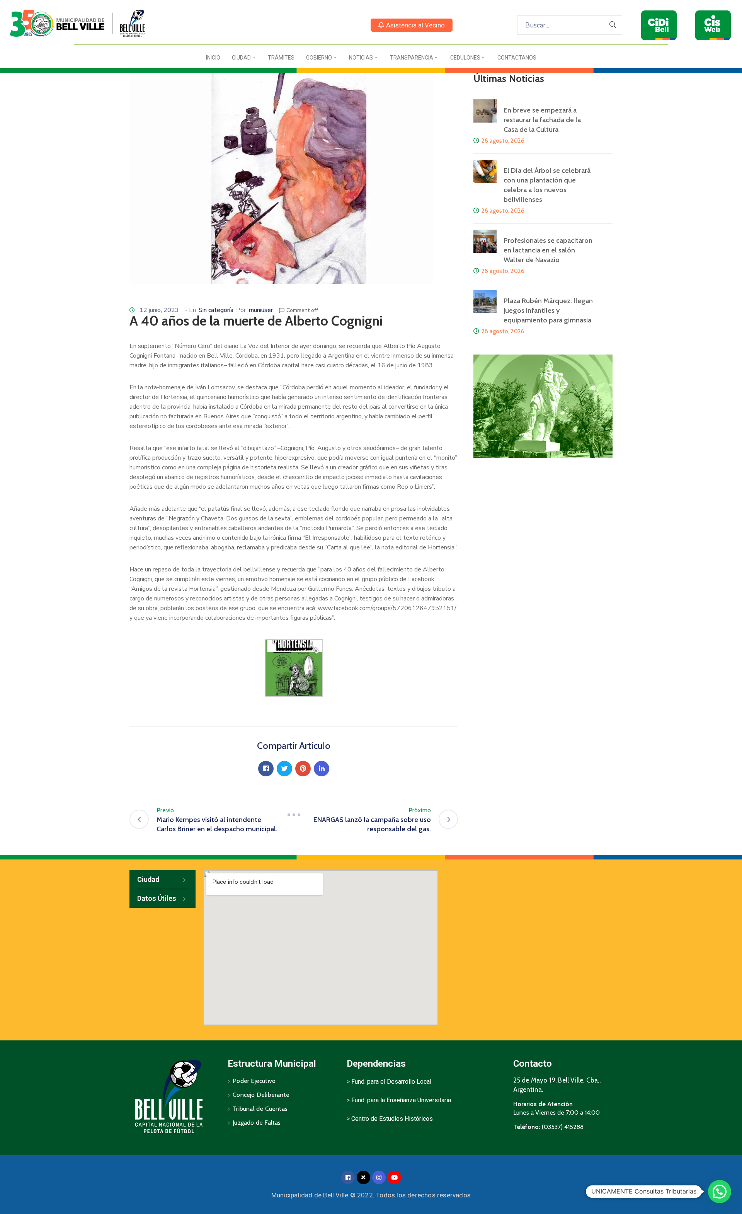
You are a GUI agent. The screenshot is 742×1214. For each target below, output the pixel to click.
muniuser (260, 310)
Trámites (281, 58)
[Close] (363, 1177)
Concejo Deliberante (261, 1094)
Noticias (361, 58)
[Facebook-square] (348, 1177)
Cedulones (465, 58)
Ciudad (241, 58)
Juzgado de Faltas (257, 1122)
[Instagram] (379, 1177)
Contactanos (516, 58)
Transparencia (411, 58)
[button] (412, 25)
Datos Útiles (156, 898)
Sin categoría (216, 310)
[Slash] (293, 815)
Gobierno (319, 58)
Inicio (213, 58)
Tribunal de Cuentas (260, 1108)
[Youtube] (394, 1177)
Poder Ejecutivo (254, 1080)
